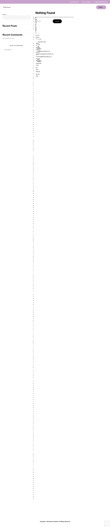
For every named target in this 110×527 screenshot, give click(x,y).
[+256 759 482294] (35, 46)
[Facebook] (3, 1)
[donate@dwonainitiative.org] (35, 57)
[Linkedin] (4, 1)
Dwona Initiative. (54, 521)
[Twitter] (5, 1)
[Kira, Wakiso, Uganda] (35, 61)
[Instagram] (7, 1)
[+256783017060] (35, 42)
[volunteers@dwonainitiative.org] (35, 54)
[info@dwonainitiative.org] (35, 51)
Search (28, 16)
